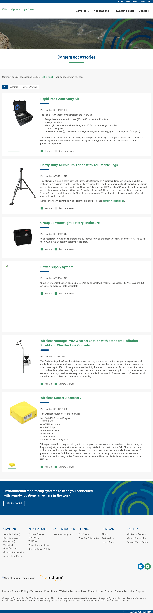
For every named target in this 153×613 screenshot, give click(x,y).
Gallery (132, 529)
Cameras (81, 10)
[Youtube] (147, 566)
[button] (149, 1)
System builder (125, 10)
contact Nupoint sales (113, 200)
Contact (144, 10)
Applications (101, 10)
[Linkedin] (141, 566)
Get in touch (47, 77)
